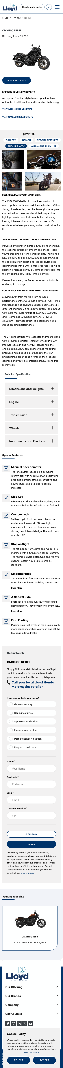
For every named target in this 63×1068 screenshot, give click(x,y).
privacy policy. (27, 872)
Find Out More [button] (31, 1052)
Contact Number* (17, 808)
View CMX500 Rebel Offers (17, 116)
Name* (11, 761)
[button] (18, 1060)
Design (26, 140)
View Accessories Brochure (17, 108)
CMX (5, 18)
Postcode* (13, 777)
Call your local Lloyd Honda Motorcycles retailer (32, 684)
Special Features (47, 140)
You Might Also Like (43, 146)
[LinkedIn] (19, 1025)
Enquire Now (16, 146)
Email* (11, 792)
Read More (16, 588)
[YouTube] (30, 1025)
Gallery (11, 140)
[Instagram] (13, 1025)
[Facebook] (7, 1025)
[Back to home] (9, 7)
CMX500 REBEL (22, 18)
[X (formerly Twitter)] (24, 1025)
